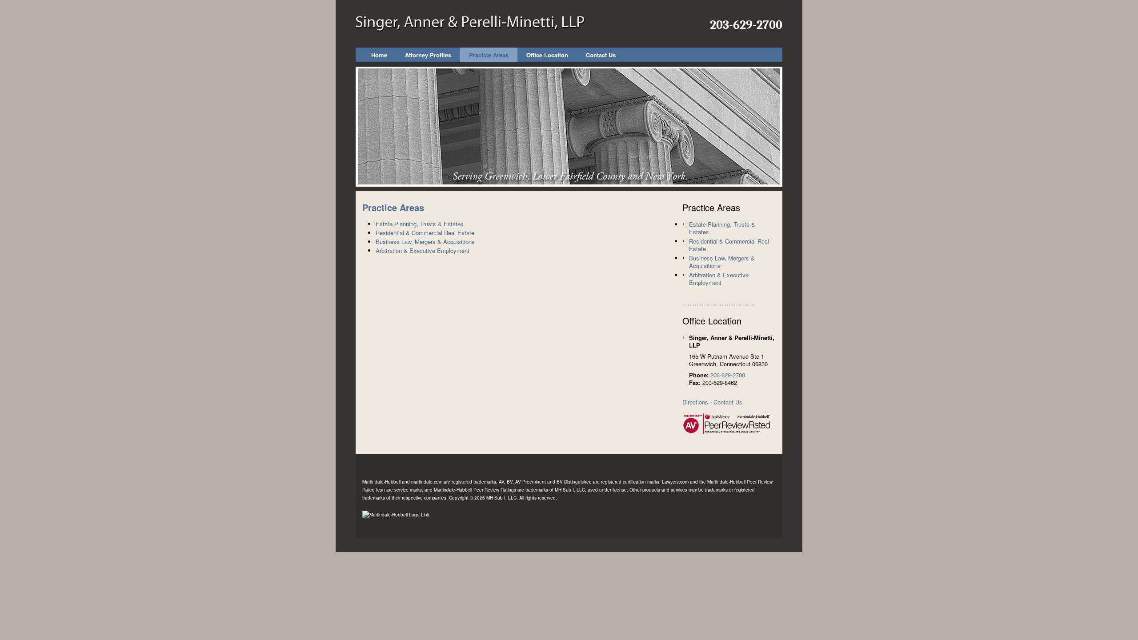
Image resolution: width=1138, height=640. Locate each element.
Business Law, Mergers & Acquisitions (425, 241)
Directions (695, 402)
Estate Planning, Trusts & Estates (420, 224)
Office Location (547, 55)
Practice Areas (489, 55)
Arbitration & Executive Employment (422, 250)
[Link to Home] (470, 22)
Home (379, 55)
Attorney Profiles (428, 55)
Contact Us (601, 55)
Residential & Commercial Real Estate (425, 232)
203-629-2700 (746, 25)
